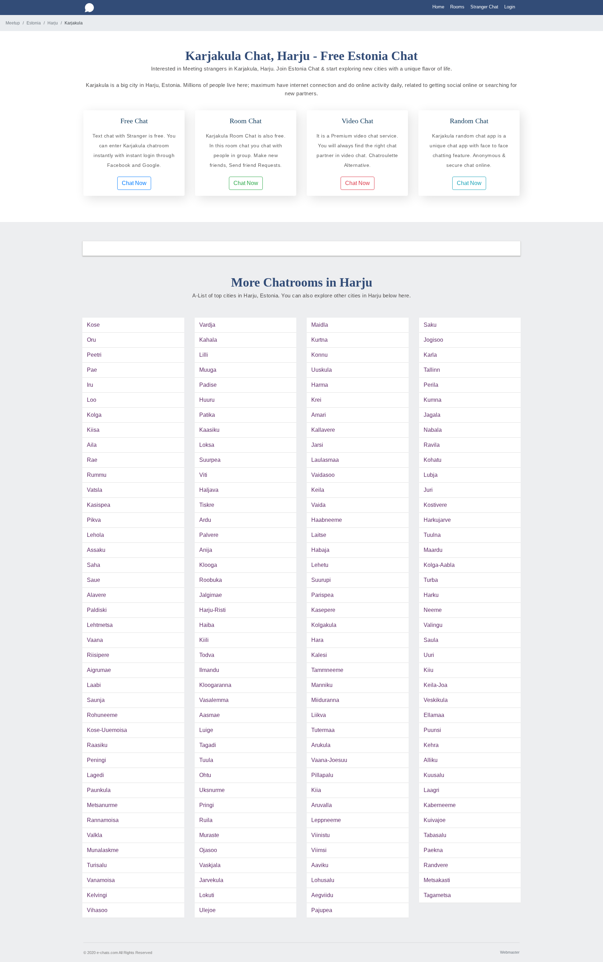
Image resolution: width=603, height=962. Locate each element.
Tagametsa (437, 895)
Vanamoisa (101, 880)
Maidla (319, 325)
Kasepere (323, 610)
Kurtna (319, 340)
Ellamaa (434, 715)
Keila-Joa (435, 685)
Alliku (431, 760)
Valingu (433, 625)
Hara (317, 640)
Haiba (206, 625)
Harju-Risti (212, 610)
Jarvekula (211, 880)
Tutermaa (323, 730)
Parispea (322, 595)
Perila (431, 385)
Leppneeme (326, 820)
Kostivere (435, 505)
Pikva (94, 520)
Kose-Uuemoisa (107, 730)
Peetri (94, 355)
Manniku (322, 685)
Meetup (13, 23)
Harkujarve (437, 520)
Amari (318, 415)
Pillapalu (322, 775)
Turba (431, 580)
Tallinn (432, 370)
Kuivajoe (435, 820)
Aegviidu (322, 895)
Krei (316, 400)
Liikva (318, 715)
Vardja (207, 325)
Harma (319, 385)
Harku (431, 595)
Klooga (208, 565)
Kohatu (432, 460)
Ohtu (205, 775)
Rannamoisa (103, 820)
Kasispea (98, 505)
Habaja (320, 550)
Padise (208, 385)
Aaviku (319, 865)
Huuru (207, 400)
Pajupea (321, 910)
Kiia (316, 790)
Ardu (205, 520)
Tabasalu (435, 835)
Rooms (457, 6)
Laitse (318, 535)
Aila (92, 445)
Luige (206, 730)
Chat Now (134, 183)
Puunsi (432, 730)
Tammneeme (327, 670)
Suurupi (321, 580)
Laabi (94, 685)
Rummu (96, 475)
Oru (91, 340)
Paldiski (97, 610)
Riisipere (98, 655)
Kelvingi (97, 895)
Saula (431, 640)
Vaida (318, 505)
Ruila (206, 820)
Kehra (431, 745)
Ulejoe (207, 910)
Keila (317, 490)
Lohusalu (322, 880)
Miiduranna (325, 700)
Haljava (208, 490)
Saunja (96, 700)
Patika (207, 415)
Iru (90, 385)
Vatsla (94, 490)
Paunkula (99, 790)
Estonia (34, 23)
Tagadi (207, 745)
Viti (203, 475)
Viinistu (320, 835)
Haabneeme (326, 520)
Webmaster (510, 952)
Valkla (94, 835)
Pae (92, 370)
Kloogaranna (215, 685)
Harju (52, 23)
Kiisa (93, 430)
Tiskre (206, 505)
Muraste (209, 835)
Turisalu (97, 865)
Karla (430, 355)
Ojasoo (208, 850)
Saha (93, 565)
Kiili (204, 640)
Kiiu (428, 670)
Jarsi (317, 445)
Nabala (433, 430)
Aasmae (209, 715)
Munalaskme (103, 850)
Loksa (206, 445)
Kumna (432, 400)
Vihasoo (97, 910)
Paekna (433, 850)
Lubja (431, 475)
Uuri (429, 655)
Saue (93, 580)
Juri (428, 490)
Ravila (432, 445)
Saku (430, 325)
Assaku (96, 550)
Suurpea (210, 460)
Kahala (208, 340)
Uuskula (321, 370)
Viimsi (319, 850)
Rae (92, 460)
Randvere (436, 865)
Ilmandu (209, 670)
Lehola (95, 535)
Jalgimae (210, 595)
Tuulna (432, 535)
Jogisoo (433, 340)
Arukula (320, 745)
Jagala (432, 415)
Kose (93, 325)
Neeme (433, 610)
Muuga (207, 370)
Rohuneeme (102, 715)
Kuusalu (434, 775)
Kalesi (319, 655)
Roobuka (210, 580)
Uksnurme (212, 790)
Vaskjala (210, 865)
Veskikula (436, 700)
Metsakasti (437, 880)
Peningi (96, 760)
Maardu (433, 550)
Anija (205, 550)
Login (509, 6)
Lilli (203, 355)
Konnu (319, 355)
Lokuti (206, 895)
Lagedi (95, 775)
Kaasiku (209, 430)
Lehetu (319, 565)
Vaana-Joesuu (329, 760)
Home (438, 6)
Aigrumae (99, 670)
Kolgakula (323, 625)
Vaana (95, 640)
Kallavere (323, 430)
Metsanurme (102, 805)
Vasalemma (214, 700)
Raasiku (97, 745)
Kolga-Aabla (439, 565)
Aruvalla (321, 805)
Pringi (206, 805)
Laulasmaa (325, 460)
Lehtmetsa (100, 625)
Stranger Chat (484, 6)
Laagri (431, 790)
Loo (91, 400)
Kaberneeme (440, 805)
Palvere (208, 535)
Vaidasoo (323, 475)
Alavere (96, 595)
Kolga (94, 415)
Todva (206, 655)
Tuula (206, 760)
